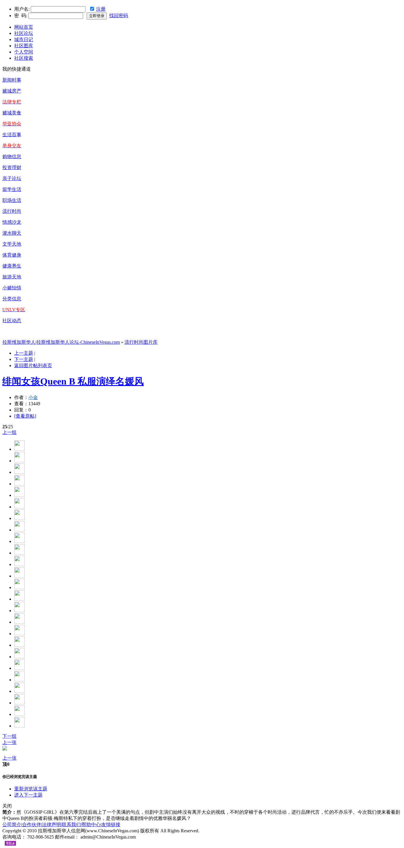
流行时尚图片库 (141, 342)
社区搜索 (23, 58)
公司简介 (11, 824)
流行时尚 (11, 211)
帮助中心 (91, 824)
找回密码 (118, 15)
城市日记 (23, 39)
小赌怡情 (11, 287)
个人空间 (23, 51)
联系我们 (71, 824)
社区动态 (11, 320)
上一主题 (23, 353)
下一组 (9, 736)
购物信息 (11, 156)
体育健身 (11, 254)
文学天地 (11, 244)
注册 (101, 9)
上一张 (9, 742)
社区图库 (23, 45)
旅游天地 (11, 276)
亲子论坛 (11, 178)
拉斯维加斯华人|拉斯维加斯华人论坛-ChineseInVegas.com (61, 342)
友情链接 (110, 824)
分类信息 (11, 298)
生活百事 (11, 134)
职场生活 (11, 200)
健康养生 (11, 265)
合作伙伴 (31, 824)
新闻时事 (11, 79)
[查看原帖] (25, 416)
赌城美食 (11, 112)
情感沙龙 (11, 222)
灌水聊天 (11, 233)
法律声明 (51, 824)
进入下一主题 (28, 794)
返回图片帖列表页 (33, 365)
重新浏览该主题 (30, 788)
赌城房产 (11, 90)
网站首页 (23, 27)
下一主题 (23, 359)
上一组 (9, 432)
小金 (33, 397)
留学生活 (11, 189)
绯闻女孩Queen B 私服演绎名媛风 (73, 381)
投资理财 (11, 167)
